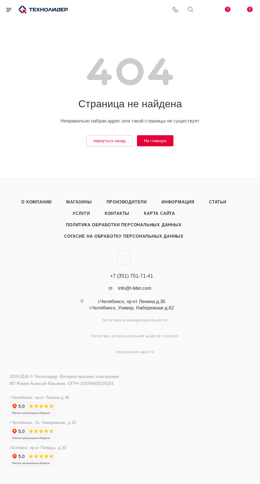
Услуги (81, 213)
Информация (177, 202)
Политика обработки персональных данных (123, 224)
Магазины (79, 202)
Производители (127, 202)
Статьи (217, 202)
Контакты (117, 213)
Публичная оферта (135, 352)
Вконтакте (124, 257)
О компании (36, 202)
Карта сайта (159, 213)
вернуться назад (110, 140)
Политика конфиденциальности (135, 320)
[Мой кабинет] (205, 10)
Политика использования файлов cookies (135, 336)
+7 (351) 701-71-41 (131, 276)
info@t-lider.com (135, 288)
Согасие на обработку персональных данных (124, 236)
